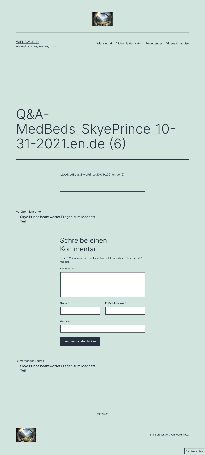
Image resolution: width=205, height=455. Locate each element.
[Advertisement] (102, 81)
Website (65, 321)
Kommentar (68, 268)
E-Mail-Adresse (115, 303)
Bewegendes (154, 43)
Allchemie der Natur (128, 43)
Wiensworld (27, 42)
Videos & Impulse (177, 43)
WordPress (182, 434)
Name (64, 303)
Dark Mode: (192, 451)
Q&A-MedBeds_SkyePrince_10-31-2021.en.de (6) (92, 174)
